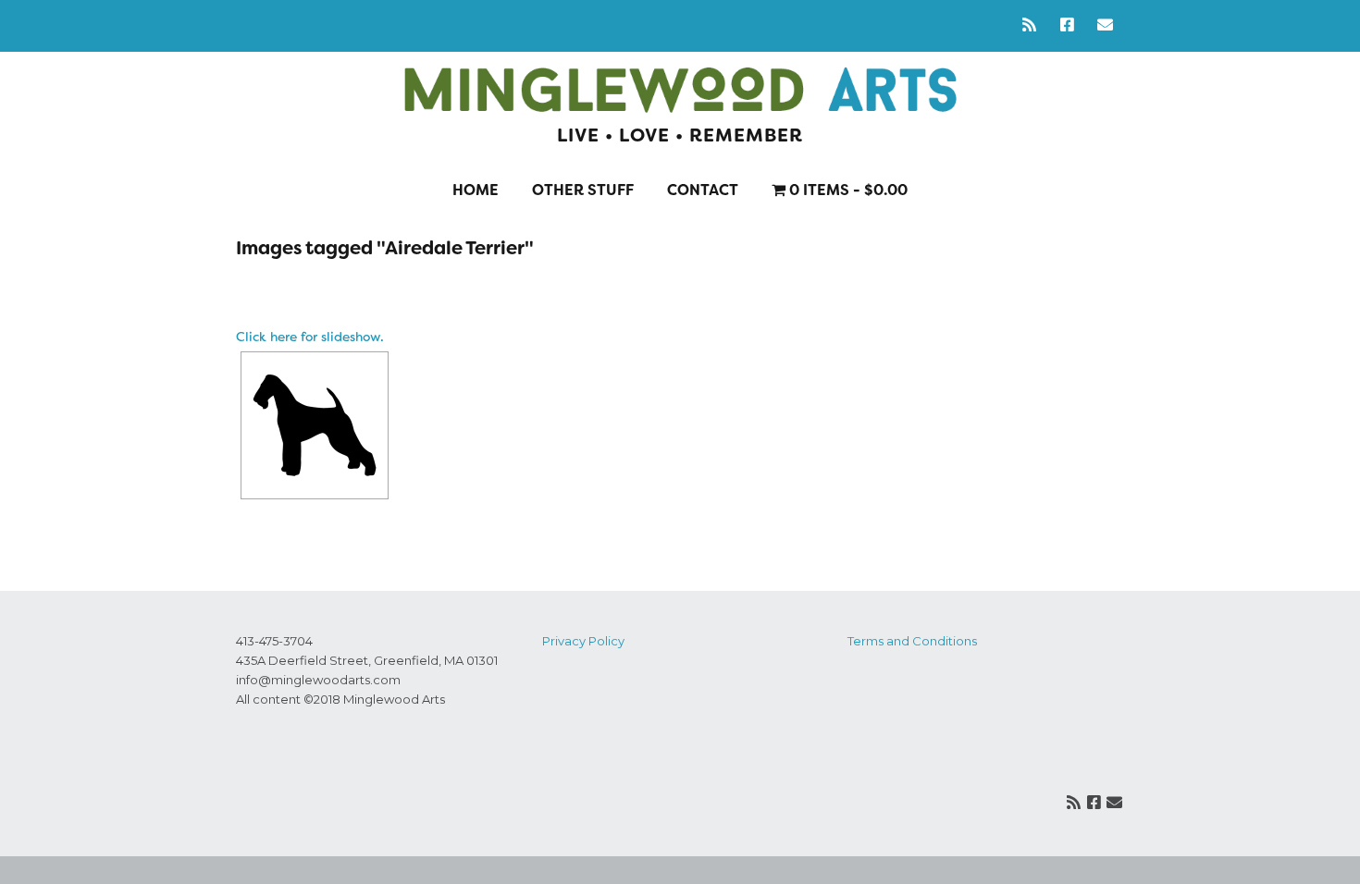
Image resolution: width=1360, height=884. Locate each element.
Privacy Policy (583, 640)
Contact (702, 190)
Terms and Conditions (912, 640)
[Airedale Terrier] (314, 425)
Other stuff (583, 190)
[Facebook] (1067, 25)
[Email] (1105, 25)
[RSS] (1034, 25)
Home (475, 190)
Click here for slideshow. (310, 336)
